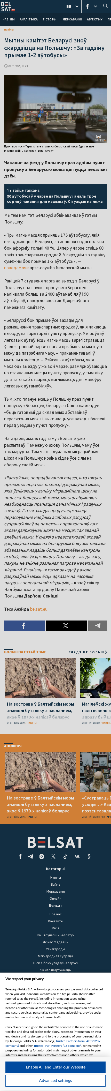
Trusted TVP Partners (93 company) (57, 1045)
